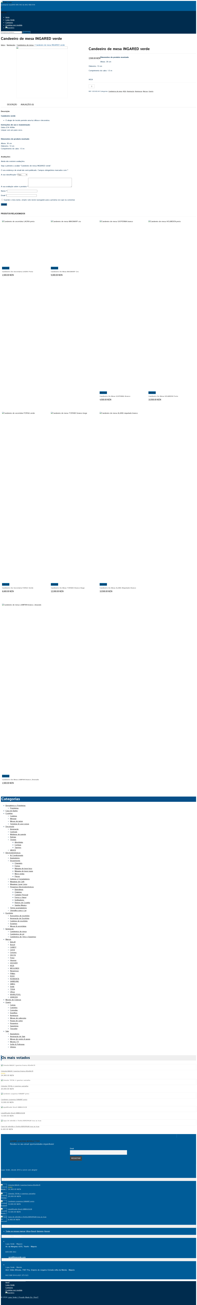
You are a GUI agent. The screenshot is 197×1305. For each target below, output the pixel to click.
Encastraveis (15, 860)
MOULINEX (14, 968)
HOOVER (14, 963)
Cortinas (18, 845)
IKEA (124, 91)
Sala (7, 1031)
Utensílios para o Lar (18, 910)
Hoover (47, 1231)
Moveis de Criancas (13, 1000)
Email (3, 195)
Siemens (40, 1231)
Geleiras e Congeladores (20, 879)
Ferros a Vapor (20, 897)
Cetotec (13, 952)
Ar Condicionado (16, 855)
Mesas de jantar (16, 821)
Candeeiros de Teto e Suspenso (23, 937)
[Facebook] (1, 1136)
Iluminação (11, 45)
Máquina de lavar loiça (23, 868)
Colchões (13, 1007)
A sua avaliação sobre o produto (14, 186)
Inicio (7, 17)
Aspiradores (15, 858)
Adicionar (5, 268)
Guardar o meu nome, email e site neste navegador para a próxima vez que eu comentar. (39, 200)
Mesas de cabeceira (18, 1018)
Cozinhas (9, 813)
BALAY (13, 942)
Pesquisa (26, 32)
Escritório (9, 913)
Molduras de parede (18, 834)
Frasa (12, 958)
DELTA (13, 955)
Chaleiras (18, 892)
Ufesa (12, 992)
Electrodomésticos (13, 853)
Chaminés (18, 863)
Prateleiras (14, 808)
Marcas (145, 91)
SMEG (12, 984)
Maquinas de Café (17, 881)
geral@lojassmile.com (17, 1257)
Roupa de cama (16, 1021)
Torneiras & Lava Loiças (19, 824)
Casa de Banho (11, 811)
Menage (13, 818)
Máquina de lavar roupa (24, 871)
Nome (4, 191)
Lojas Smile (10, 20)
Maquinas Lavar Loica (18, 884)
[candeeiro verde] (42, 72)
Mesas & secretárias (18, 926)
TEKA (12, 989)
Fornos (17, 866)
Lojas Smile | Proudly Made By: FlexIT (23, 1297)
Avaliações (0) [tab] (27, 104)
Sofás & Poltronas (17, 1044)
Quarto (151, 91)
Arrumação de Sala (17, 1036)
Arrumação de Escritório (19, 918)
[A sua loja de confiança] (6, 2)
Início (3, 45)
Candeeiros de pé (17, 934)
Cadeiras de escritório (19, 921)
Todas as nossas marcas (15, 1231)
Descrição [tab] (12, 104)
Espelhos (13, 1013)
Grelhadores (19, 900)
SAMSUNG (14, 981)
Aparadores (14, 1034)
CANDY (13, 947)
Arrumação (14, 829)
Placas (17, 876)
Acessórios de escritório (20, 916)
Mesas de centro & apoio (20, 1039)
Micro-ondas (19, 874)
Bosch (12, 944)
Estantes (13, 923)
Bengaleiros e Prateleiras (15, 805)
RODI (12, 976)
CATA (12, 950)
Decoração (9, 826)
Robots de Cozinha (22, 902)
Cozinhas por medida (13, 25)
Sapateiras (14, 1026)
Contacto (9, 22)
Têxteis (13, 839)
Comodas (14, 1010)
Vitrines (13, 1047)
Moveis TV (14, 1042)
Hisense (13, 960)
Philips (12, 973)
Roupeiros (14, 1023)
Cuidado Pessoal (21, 895)
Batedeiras (19, 889)
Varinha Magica (20, 905)
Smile (12, 986)
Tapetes (18, 847)
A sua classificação (9, 174)
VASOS (13, 850)
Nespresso (14, 971)
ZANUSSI (14, 997)
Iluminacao (138, 91)
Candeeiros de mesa (25, 45)
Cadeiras (13, 816)
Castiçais (13, 832)
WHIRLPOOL (15, 994)
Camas (13, 1005)
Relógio (13, 837)
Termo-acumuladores (18, 908)
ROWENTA (14, 979)
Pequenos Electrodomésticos (22, 887)
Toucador (13, 1028)
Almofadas (19, 842)
